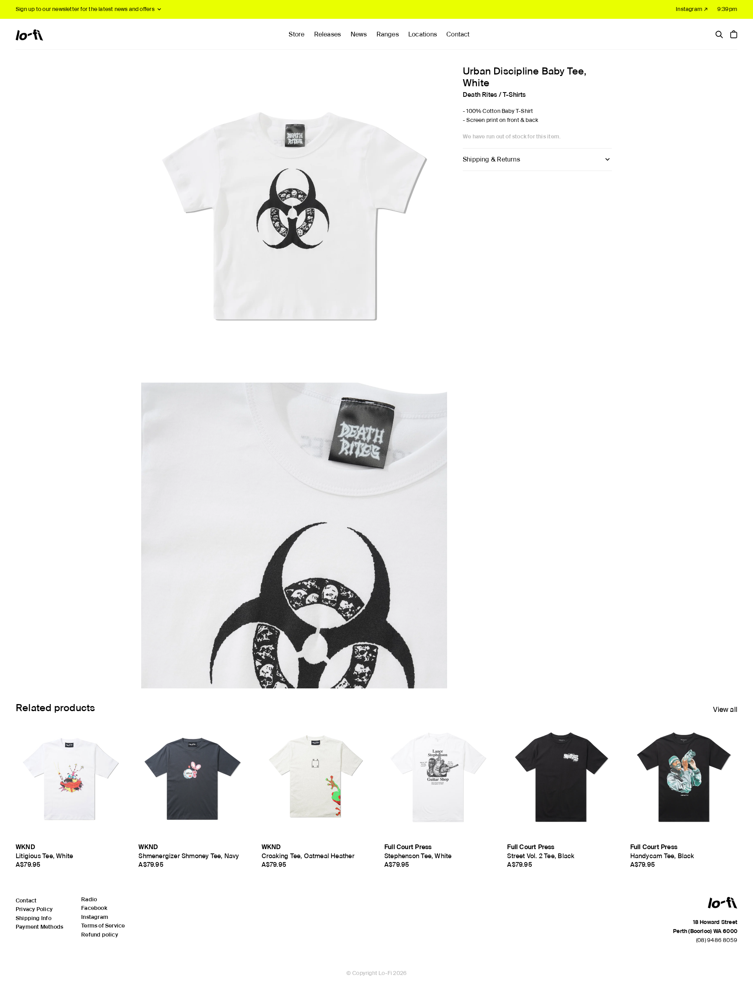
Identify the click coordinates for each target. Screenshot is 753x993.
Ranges (387, 34)
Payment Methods (39, 927)
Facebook (94, 908)
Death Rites (480, 94)
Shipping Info (33, 918)
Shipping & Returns (491, 159)
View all (725, 709)
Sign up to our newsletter (85, 9)
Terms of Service (103, 925)
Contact (457, 34)
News (359, 34)
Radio (89, 899)
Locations (422, 34)
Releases (327, 34)
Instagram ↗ (692, 9)
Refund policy (99, 934)
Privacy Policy (34, 909)
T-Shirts (514, 94)
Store (296, 34)
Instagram (94, 917)
